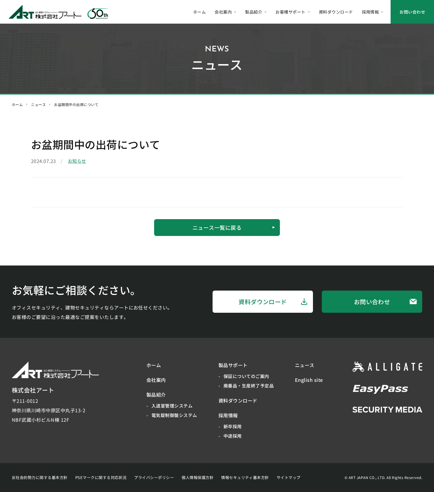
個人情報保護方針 (197, 477)
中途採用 (232, 436)
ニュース (38, 104)
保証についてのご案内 (246, 376)
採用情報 (370, 12)
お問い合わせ (412, 12)
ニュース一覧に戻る (217, 227)
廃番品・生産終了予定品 (248, 385)
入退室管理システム (171, 406)
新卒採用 (232, 426)
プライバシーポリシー (154, 477)
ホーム (199, 12)
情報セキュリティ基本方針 (245, 477)
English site (309, 379)
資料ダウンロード (336, 12)
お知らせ (77, 161)
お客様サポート (290, 12)
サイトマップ (289, 477)
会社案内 (223, 12)
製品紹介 (253, 12)
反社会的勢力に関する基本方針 (40, 477)
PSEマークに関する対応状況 (101, 477)
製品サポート (233, 365)
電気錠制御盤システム (174, 415)
